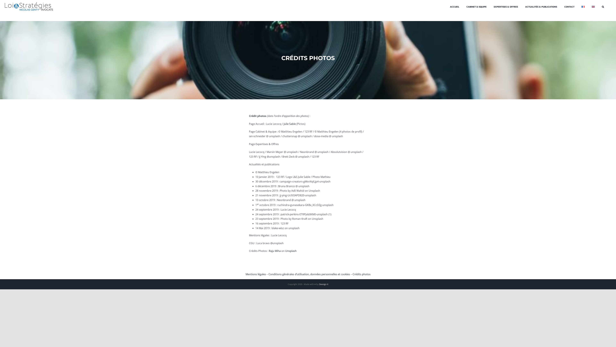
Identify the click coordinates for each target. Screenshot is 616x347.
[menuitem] (583, 6)
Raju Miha (275, 251)
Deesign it (323, 284)
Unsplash (291, 251)
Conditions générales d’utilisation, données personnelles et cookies (309, 274)
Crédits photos (362, 274)
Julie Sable (290, 124)
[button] (603, 6)
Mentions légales (256, 274)
